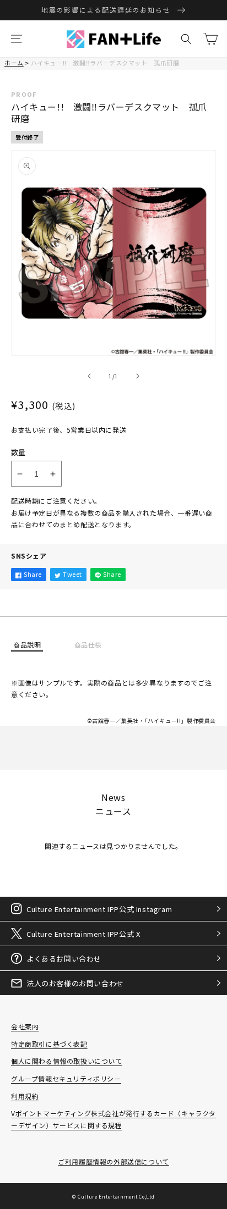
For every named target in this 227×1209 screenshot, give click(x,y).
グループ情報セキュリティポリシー (66, 1078)
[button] (16, 39)
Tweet (72, 574)
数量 (18, 452)
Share (33, 574)
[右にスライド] (138, 376)
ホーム (14, 62)
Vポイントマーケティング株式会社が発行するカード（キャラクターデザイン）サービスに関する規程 (113, 1119)
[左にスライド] (89, 376)
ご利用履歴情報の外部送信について (113, 1161)
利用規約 (25, 1096)
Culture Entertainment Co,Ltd (116, 1196)
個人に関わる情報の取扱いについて (66, 1061)
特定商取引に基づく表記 (49, 1043)
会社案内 (25, 1026)
